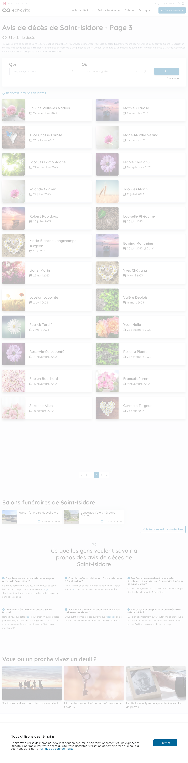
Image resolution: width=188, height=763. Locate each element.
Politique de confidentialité (56, 748)
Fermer (165, 742)
